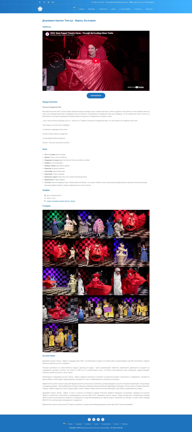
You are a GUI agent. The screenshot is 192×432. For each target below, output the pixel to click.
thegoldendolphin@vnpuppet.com (118, 2)
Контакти (125, 424)
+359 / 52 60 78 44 (98, 2)
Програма (79, 424)
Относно (116, 424)
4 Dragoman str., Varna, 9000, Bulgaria (143, 2)
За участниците (106, 424)
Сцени (96, 424)
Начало (70, 424)
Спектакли (88, 424)
